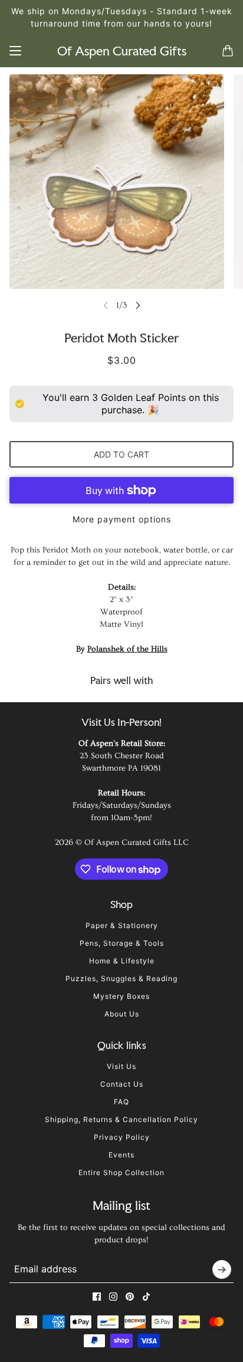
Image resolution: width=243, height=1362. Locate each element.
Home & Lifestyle (122, 960)
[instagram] (113, 1296)
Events (121, 1154)
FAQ (121, 1101)
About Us (121, 1013)
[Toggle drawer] (15, 50)
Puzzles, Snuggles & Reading (121, 978)
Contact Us (121, 1084)
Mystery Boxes (121, 996)
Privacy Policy (122, 1137)
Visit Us (121, 1066)
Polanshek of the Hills (127, 649)
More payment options (122, 519)
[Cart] (228, 51)
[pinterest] (129, 1296)
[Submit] (221, 1269)
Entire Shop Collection (121, 1172)
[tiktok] (146, 1296)
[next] (138, 305)
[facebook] (96, 1296)
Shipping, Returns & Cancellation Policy (121, 1119)
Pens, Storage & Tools (122, 943)
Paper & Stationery (122, 925)
